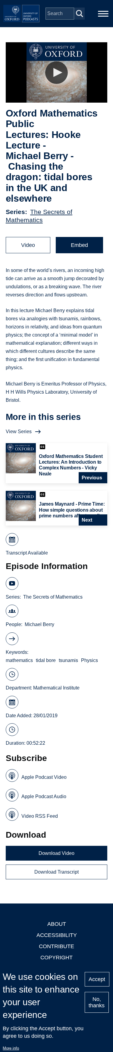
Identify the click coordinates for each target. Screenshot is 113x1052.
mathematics (19, 660)
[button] (56, 72)
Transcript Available (27, 552)
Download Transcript (56, 872)
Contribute (56, 946)
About (56, 924)
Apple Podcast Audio (43, 796)
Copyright (56, 957)
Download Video (56, 853)
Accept (97, 979)
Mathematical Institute (56, 687)
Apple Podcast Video (44, 777)
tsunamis (68, 660)
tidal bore (46, 660)
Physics (89, 660)
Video (28, 245)
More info (11, 1048)
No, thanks (97, 1002)
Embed (79, 245)
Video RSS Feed (39, 816)
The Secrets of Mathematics (53, 597)
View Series (19, 431)
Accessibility (56, 935)
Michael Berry (39, 624)
